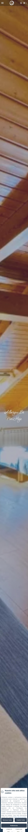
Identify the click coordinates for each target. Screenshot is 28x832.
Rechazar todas (7, 820)
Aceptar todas (20, 820)
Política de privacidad (19, 817)
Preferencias (14, 825)
